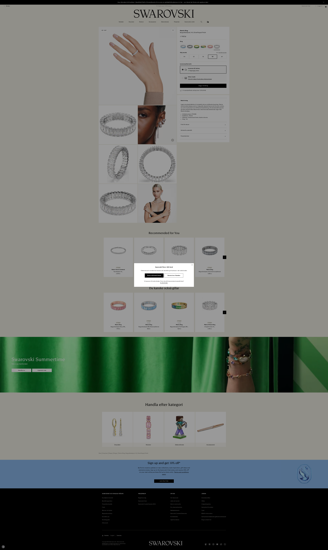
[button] (192, 264)
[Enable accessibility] (3, 546)
